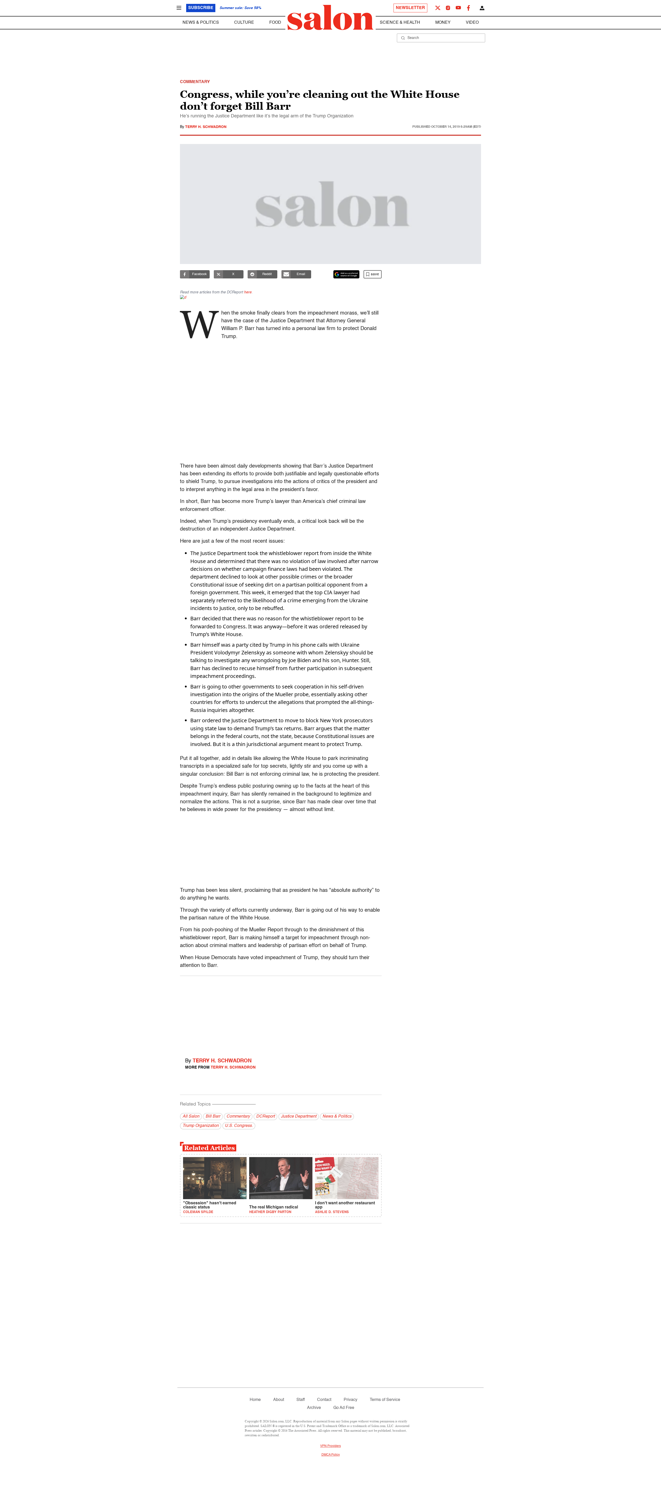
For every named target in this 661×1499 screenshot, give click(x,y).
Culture (244, 23)
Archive (314, 1408)
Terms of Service (385, 1400)
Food (275, 23)
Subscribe (200, 8)
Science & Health (400, 23)
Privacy (350, 1400)
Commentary (238, 1117)
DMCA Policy (330, 1454)
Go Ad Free (343, 1408)
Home (255, 1400)
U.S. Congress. (239, 1126)
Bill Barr (213, 1117)
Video (472, 23)
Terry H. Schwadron (205, 127)
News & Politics (201, 23)
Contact (324, 1400)
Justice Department (298, 1117)
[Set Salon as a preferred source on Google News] (346, 274)
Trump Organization (201, 1126)
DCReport (265, 1117)
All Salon (191, 1117)
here (247, 292)
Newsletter (410, 8)
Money (443, 23)
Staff (300, 1400)
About (278, 1400)
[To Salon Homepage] (330, 17)
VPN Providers (330, 1446)
